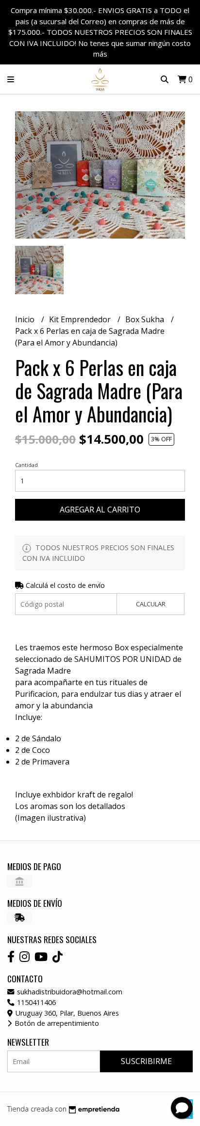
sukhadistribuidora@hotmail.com (68, 991)
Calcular (151, 604)
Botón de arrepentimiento (56, 1023)
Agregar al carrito (100, 509)
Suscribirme (146, 1061)
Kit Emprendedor (81, 319)
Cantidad (26, 464)
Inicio (25, 319)
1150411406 (35, 1002)
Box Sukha (145, 319)
